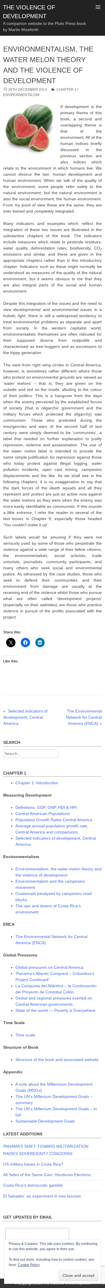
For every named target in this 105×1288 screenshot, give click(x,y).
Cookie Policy (29, 1265)
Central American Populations (42, 813)
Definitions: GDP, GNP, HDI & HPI (46, 807)
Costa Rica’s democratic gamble (33, 1185)
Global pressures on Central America (49, 967)
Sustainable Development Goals (45, 1121)
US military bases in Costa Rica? (33, 1164)
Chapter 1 (66, 90)
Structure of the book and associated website (57, 1059)
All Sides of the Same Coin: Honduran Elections (47, 1174)
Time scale (25, 1035)
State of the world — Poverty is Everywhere (55, 1010)
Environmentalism (21, 95)
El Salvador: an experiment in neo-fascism (42, 1196)
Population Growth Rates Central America (53, 819)
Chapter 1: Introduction (36, 782)
